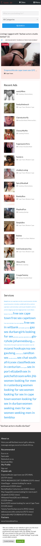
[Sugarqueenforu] (9, 147)
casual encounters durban (30, 301)
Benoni (20, 265)
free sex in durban (9, 323)
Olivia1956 (20, 262)
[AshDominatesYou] (9, 252)
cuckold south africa (24, 304)
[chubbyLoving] (9, 173)
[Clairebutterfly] (9, 121)
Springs (26, 212)
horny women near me (28, 345)
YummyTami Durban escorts (12, 509)
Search (21, 26)
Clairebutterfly (22, 117)
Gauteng (21, 94)
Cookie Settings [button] (9, 541)
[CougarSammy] (9, 278)
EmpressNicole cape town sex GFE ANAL (22, 70)
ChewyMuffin (22, 130)
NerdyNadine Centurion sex (12, 489)
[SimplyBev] (9, 226)
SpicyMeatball (22, 183)
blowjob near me (8, 301)
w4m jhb (30, 376)
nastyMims (20, 91)
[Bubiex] (9, 239)
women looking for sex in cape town (19, 394)
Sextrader (5, 456)
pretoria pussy (19, 353)
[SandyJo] (9, 160)
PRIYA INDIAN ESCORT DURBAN (14, 480)
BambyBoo (20, 196)
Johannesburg (28, 94)
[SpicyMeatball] (9, 187)
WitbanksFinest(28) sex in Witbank (14, 497)
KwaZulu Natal (22, 120)
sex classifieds (21, 362)
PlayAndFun (21, 209)
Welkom (32, 238)
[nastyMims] (9, 95)
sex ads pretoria (13, 358)
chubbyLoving (22, 170)
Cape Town (9, 73)
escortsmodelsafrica (9, 521)
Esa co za (4, 453)
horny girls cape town (16, 345)
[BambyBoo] (9, 200)
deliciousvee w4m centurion (12, 512)
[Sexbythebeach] (9, 108)
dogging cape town (13, 309)
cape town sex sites (18, 301)
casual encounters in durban (11, 304)
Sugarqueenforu (23, 144)
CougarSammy (22, 275)
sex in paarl (24, 367)
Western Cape (30, 107)
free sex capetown (23, 318)
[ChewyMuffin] (9, 134)
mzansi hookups (15, 348)
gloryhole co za (27, 337)
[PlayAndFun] (9, 213)
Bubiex (19, 235)
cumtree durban (14, 307)
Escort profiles (7, 462)
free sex (10, 314)
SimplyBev (20, 222)
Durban (20, 146)
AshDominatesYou (24, 249)
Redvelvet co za (7, 459)
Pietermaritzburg (33, 120)
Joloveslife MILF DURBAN (11, 514)
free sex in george (19, 323)
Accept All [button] (20, 541)
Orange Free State (23, 238)
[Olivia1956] (9, 265)
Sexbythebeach (22, 104)
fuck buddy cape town (24, 327)
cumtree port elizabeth (25, 307)
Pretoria (26, 133)
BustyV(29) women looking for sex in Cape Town (20, 503)
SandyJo (19, 157)
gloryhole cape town (18, 337)
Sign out (4, 468)
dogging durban (23, 309)
